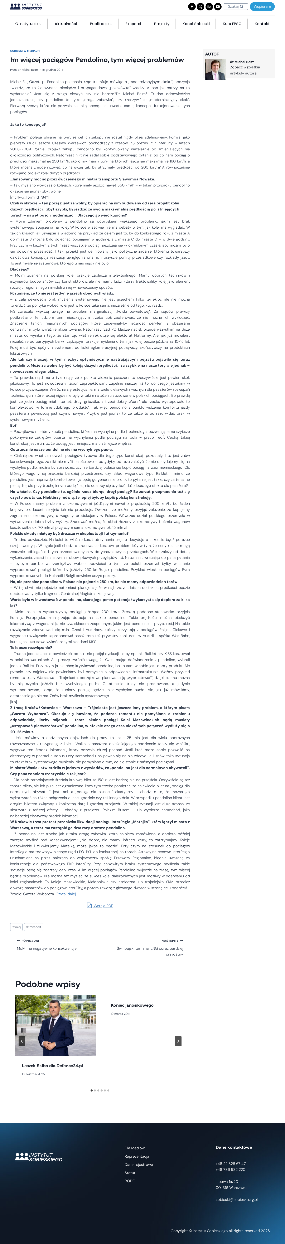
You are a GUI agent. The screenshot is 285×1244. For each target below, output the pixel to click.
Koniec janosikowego (132, 1005)
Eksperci (133, 23)
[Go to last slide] (22, 1041)
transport (33, 927)
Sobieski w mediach (25, 51)
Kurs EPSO (232, 23)
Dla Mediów (135, 1148)
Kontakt (262, 23)
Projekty (161, 23)
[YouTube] (218, 6)
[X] (200, 6)
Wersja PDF (103, 905)
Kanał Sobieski (196, 23)
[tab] (92, 1090)
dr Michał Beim (28, 70)
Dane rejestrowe (139, 1164)
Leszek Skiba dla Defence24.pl (52, 1065)
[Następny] (178, 1041)
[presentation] (55, 1025)
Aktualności (66, 23)
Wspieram (262, 6)
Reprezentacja (137, 1156)
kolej (16, 927)
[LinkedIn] (209, 6)
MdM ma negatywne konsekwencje (47, 945)
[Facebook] (192, 6)
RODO (130, 1181)
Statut (130, 1172)
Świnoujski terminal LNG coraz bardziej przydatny (150, 948)
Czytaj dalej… (67, 893)
